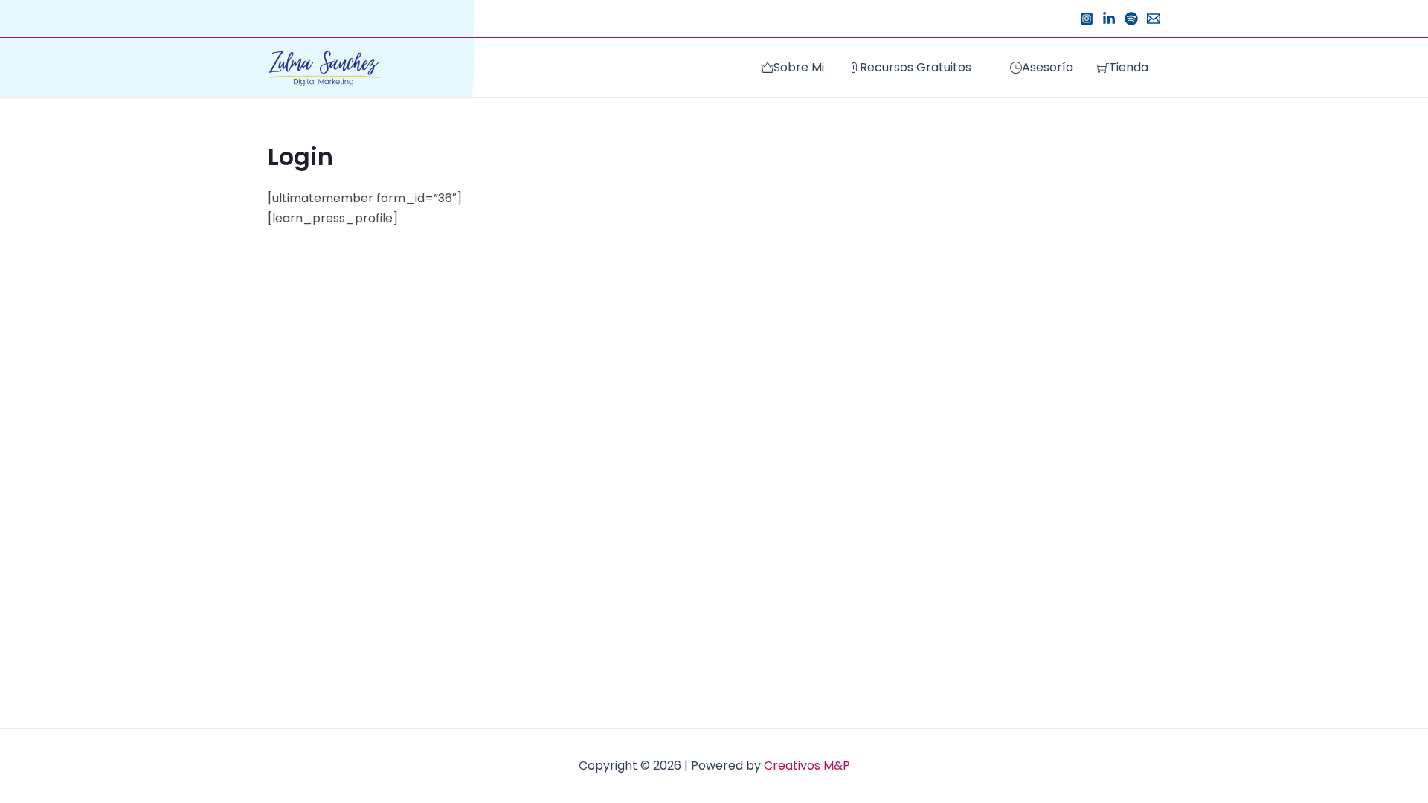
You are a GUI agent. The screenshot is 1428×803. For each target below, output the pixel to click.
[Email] (1153, 18)
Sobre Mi (799, 67)
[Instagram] (1086, 18)
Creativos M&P (807, 765)
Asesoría (1047, 67)
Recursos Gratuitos (915, 67)
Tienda (1128, 67)
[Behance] (1109, 18)
